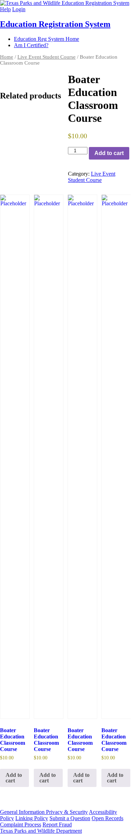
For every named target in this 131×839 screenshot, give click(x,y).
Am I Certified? (31, 45)
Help (5, 9)
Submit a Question (69, 818)
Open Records (107, 818)
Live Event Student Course (46, 57)
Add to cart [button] (14, 777)
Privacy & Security (67, 812)
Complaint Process (20, 824)
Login (18, 9)
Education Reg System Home (46, 39)
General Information (23, 812)
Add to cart (109, 153)
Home (6, 57)
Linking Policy (31, 818)
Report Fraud (57, 824)
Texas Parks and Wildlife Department (41, 831)
